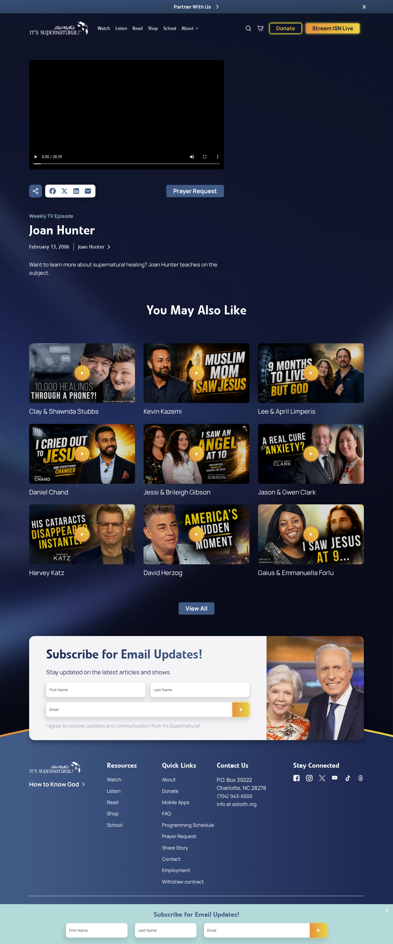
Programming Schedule (188, 825)
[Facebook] (52, 191)
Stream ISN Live (332, 28)
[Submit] (240, 709)
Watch (104, 28)
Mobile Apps (175, 802)
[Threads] (360, 778)
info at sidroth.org (237, 804)
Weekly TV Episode (51, 216)
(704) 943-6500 (234, 796)
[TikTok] (348, 778)
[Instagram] (309, 778)
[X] (64, 191)
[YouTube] (335, 778)
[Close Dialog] (387, 910)
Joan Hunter (91, 246)
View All (196, 608)
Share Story (175, 847)
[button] (364, 6)
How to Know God (54, 784)
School (169, 28)
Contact (171, 859)
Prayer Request (195, 191)
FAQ (166, 813)
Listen (121, 28)
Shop (153, 28)
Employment (176, 870)
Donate (285, 28)
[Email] (88, 191)
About (188, 28)
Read (138, 28)
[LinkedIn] (76, 191)
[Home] (59, 28)
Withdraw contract (183, 881)
